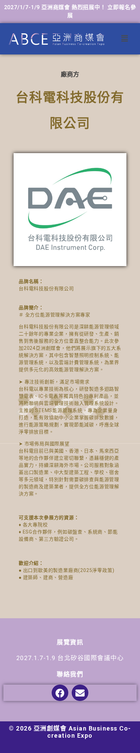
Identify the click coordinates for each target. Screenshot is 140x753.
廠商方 (70, 74)
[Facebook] (60, 693)
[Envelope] (80, 693)
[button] (124, 38)
